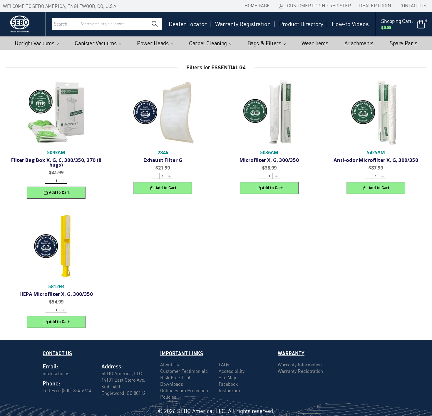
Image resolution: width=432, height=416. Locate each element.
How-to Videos (350, 24)
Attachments (359, 43)
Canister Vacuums (95, 43)
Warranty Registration (243, 24)
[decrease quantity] (49, 181)
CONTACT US (412, 6)
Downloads (171, 384)
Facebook (228, 384)
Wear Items (315, 43)
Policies (168, 397)
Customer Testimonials (184, 371)
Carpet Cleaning (208, 43)
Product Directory (301, 24)
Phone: (51, 383)
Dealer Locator (188, 24)
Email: (50, 366)
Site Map (227, 377)
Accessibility (232, 371)
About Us (169, 365)
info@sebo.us (56, 373)
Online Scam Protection (184, 390)
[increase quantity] (63, 181)
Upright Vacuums (34, 43)
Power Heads (152, 43)
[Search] (155, 24)
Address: (112, 366)
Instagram (229, 390)
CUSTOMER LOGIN (306, 6)
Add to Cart (59, 192)
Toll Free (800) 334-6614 (67, 390)
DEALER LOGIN (375, 6)
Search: (61, 24)
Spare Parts (403, 43)
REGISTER (340, 6)
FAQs (224, 365)
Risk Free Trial (175, 377)
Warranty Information (300, 365)
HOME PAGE (257, 6)
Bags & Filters (264, 43)
